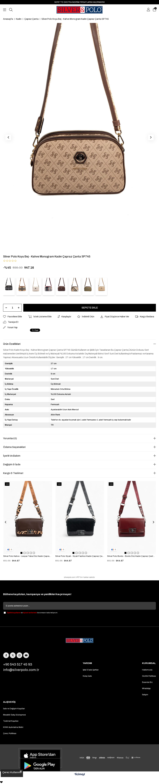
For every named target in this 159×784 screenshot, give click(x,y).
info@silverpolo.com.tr (21, 670)
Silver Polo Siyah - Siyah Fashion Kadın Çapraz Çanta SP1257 (79, 556)
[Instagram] (19, 655)
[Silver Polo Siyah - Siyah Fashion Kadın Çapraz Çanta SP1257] (79, 517)
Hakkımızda (147, 670)
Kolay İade (87, 676)
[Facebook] (6, 655)
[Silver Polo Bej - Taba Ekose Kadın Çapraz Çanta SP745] (22, 286)
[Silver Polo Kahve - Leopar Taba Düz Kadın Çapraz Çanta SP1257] (27, 517)
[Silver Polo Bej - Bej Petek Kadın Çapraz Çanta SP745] (35, 286)
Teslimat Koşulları (10, 721)
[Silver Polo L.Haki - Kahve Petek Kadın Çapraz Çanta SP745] (88, 286)
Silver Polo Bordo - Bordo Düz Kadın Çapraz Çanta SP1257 (131, 556)
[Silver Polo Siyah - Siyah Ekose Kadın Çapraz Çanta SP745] (9, 286)
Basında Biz (147, 682)
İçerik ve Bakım (11, 455)
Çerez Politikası (9, 733)
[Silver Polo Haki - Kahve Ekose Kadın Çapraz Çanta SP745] (75, 286)
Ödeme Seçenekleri (14, 447)
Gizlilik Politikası (149, 676)
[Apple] (40, 752)
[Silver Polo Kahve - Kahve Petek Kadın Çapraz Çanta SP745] (62, 286)
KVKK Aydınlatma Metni (13, 727)
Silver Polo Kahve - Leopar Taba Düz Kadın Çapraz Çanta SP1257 (27, 556)
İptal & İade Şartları (91, 670)
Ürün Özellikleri (11, 344)
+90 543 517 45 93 (17, 664)
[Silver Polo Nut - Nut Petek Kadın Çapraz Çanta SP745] (101, 286)
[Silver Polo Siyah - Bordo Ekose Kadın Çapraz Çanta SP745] (48, 286)
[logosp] (79, 641)
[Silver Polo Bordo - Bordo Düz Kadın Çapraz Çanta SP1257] (131, 517)
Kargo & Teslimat (13, 473)
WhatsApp (146, 688)
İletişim (145, 695)
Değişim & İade (11, 464)
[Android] (40, 763)
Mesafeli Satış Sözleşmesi (14, 715)
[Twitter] (13, 655)
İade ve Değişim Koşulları (14, 709)
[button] (21, 553)
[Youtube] (26, 655)
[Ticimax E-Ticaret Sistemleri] (79, 774)
